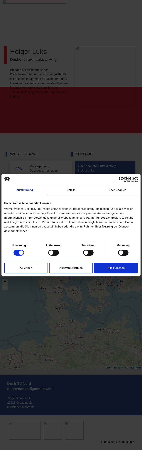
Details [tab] (71, 189)
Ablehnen (26, 267)
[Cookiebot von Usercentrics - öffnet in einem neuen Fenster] (121, 179)
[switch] (53, 253)
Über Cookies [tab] (117, 189)
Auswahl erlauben (71, 267)
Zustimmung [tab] (24, 189)
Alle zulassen (116, 267)
